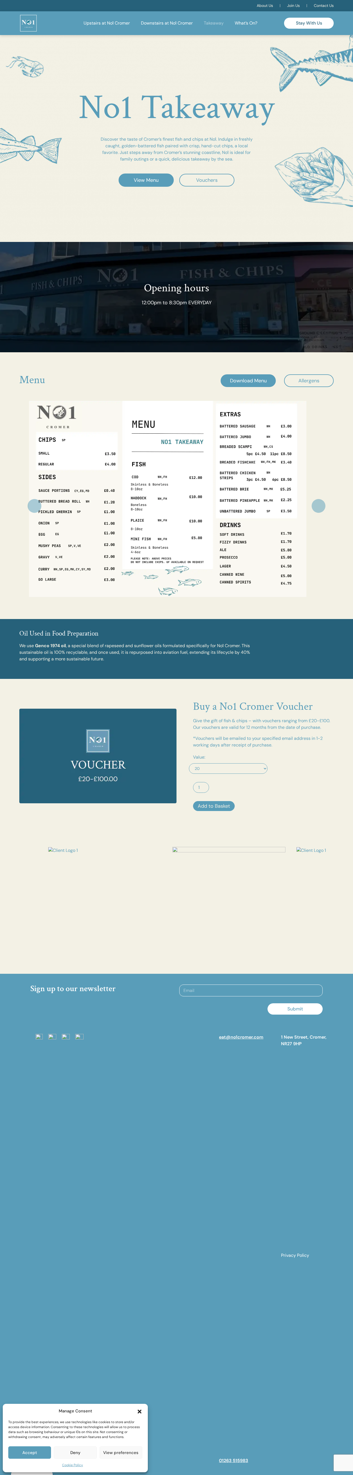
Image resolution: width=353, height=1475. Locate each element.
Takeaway (214, 23)
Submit (295, 1009)
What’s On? (246, 23)
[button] (139, 1411)
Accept (29, 1452)
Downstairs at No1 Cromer (167, 23)
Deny (75, 1452)
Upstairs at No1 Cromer (107, 23)
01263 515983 (233, 1460)
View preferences (120, 1452)
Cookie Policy (72, 1465)
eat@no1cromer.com (241, 1037)
